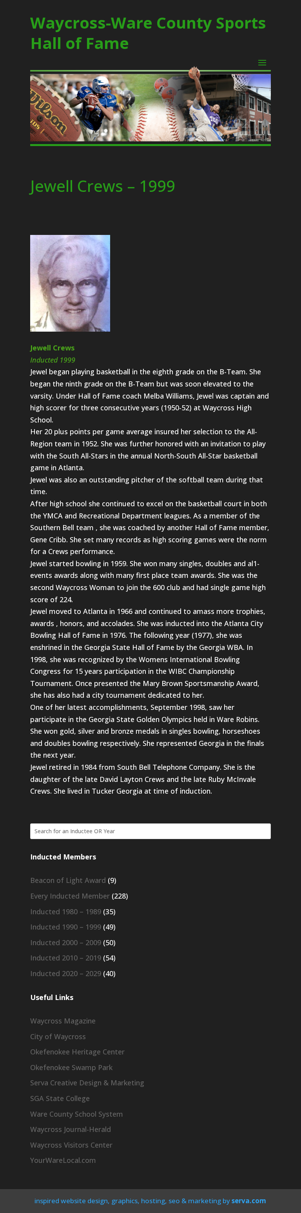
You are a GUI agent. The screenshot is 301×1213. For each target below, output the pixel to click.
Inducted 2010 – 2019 (65, 957)
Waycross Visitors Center (71, 1145)
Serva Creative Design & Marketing (87, 1082)
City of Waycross (58, 1036)
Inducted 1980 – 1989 (65, 911)
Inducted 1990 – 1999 (65, 926)
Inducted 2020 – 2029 (65, 973)
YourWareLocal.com (63, 1160)
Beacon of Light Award (68, 880)
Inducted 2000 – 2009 (65, 942)
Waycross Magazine (63, 1020)
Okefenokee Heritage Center (77, 1051)
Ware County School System (76, 1114)
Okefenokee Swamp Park (71, 1067)
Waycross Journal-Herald (70, 1129)
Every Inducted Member (70, 896)
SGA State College (60, 1098)
